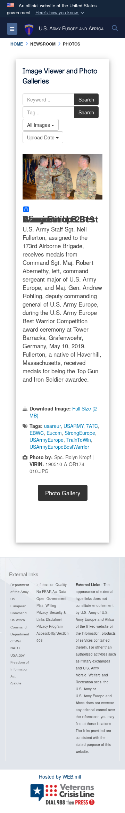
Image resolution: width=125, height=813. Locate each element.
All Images (39, 124)
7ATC (92, 425)
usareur (52, 425)
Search (86, 99)
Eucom (54, 432)
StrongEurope (80, 432)
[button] (60, 12)
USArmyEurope (47, 439)
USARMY (73, 425)
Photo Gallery (62, 493)
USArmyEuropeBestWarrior (59, 446)
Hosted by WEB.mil (60, 776)
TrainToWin (78, 439)
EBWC (37, 432)
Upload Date (41, 137)
